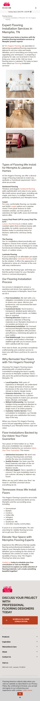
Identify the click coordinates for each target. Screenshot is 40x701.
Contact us (6, 562)
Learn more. (27, 690)
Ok (20, 694)
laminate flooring (25, 259)
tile (7, 241)
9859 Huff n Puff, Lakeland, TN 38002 (13, 667)
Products (5, 637)
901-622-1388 (6, 8)
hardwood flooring (27, 189)
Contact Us (6, 657)
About (4, 652)
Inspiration (6, 642)
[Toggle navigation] (36, 8)
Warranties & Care (9, 647)
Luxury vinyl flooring (10, 224)
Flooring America (7, 16)
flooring (18, 63)
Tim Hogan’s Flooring (12, 46)
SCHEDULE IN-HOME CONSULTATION (21, 620)
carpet (13, 206)
